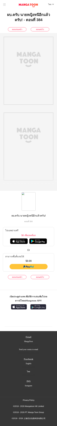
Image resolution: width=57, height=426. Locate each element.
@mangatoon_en (28, 389)
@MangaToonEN (28, 367)
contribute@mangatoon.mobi (28, 353)
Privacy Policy (28, 400)
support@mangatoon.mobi (28, 345)
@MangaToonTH (28, 375)
